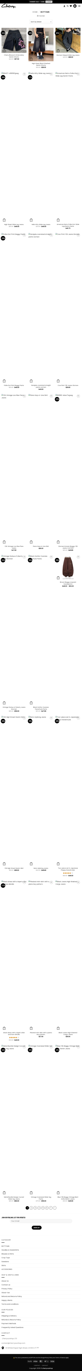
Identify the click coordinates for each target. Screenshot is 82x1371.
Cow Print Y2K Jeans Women (68, 385)
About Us (5, 1281)
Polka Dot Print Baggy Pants (14, 385)
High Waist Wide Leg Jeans (14, 224)
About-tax (6, 1292)
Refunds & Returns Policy (11, 1320)
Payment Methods (9, 1323)
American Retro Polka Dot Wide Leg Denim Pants (68, 225)
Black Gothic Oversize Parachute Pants (41, 708)
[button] (67, 6)
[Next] (54, 1208)
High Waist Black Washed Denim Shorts (41, 64)
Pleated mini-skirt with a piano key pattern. (41, 1033)
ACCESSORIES (7, 1269)
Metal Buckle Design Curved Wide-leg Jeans (14, 1198)
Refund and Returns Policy (12, 1296)
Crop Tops (6, 1258)
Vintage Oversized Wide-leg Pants (41, 1198)
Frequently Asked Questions (12, 1327)
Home (35, 12)
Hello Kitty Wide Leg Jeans (41, 224)
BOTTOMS (5, 1246)
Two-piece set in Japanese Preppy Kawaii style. (68, 869)
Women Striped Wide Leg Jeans (67, 55)
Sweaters (5, 1261)
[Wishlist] (71, 6)
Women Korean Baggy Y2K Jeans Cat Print (68, 547)
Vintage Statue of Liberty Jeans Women (14, 708)
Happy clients (7, 1300)
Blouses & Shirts (8, 1254)
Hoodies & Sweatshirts (10, 1250)
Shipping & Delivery (9, 1316)
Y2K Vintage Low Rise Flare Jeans (14, 547)
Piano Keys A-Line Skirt (41, 546)
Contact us (6, 1285)
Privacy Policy (7, 1289)
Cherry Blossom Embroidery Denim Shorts (14, 56)
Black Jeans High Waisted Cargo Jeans (68, 1033)
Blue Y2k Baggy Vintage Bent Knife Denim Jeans (68, 1198)
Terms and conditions (10, 1304)
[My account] (64, 6)
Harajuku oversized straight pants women (41, 386)
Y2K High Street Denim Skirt (14, 868)
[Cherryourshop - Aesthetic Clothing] (12, 6)
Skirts (4, 1265)
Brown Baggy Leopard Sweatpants (68, 583)
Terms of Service (60, 1357)
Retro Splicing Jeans (41, 868)
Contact (37, 1365)
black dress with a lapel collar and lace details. (14, 1033)
